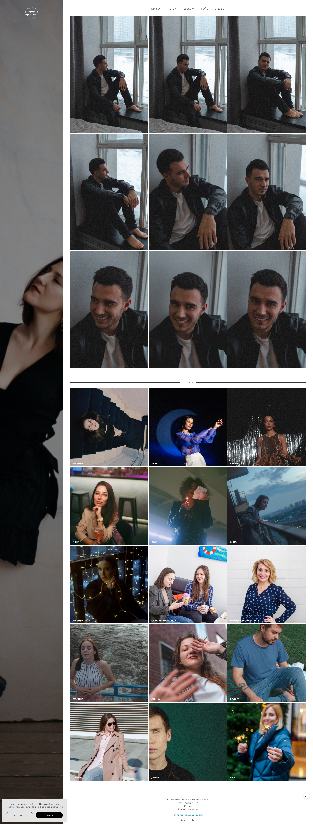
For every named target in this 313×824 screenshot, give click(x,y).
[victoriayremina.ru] (31, 13)
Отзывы (220, 8)
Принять (49, 815)
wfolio (191, 820)
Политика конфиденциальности (187, 814)
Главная (156, 8)
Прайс (204, 8)
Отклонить (19, 815)
